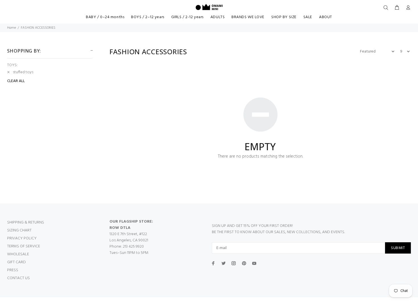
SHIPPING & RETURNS (25, 222)
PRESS (12, 270)
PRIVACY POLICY (22, 238)
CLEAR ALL (16, 81)
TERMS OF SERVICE (23, 246)
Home (11, 28)
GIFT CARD (16, 262)
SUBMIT (398, 248)
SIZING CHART (19, 230)
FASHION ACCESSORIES (38, 28)
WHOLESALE (18, 254)
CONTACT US (18, 278)
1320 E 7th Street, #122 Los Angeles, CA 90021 (128, 237)
